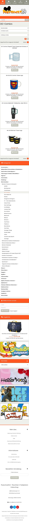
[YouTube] (17, 507)
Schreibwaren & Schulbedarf (9, 259)
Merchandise (4, 182)
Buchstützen (5, 247)
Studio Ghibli (7, 232)
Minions (6, 217)
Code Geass (7, 190)
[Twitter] (14, 507)
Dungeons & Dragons (9, 198)
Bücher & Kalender (6, 245)
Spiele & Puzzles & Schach (8, 280)
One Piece (6, 222)
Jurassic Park (7, 209)
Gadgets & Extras (5, 291)
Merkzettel (20, 2)
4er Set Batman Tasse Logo (14, 130)
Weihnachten (4, 287)
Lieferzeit (14, 459)
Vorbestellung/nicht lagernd (16, 150)
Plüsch (3, 268)
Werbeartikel (4, 289)
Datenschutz (14, 436)
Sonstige (6, 238)
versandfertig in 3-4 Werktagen (16, 67)
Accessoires (4, 167)
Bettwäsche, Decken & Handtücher (10, 240)
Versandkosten (20, 66)
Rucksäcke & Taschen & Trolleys (9, 257)
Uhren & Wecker (6, 266)
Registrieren (9, 3)
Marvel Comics (7, 213)
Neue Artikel (4, 295)
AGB (14, 438)
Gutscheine (4, 177)
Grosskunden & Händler (13, 457)
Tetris (5, 234)
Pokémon (6, 224)
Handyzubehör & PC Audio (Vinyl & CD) (11, 253)
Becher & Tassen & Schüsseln (9, 184)
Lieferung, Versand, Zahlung (14, 433)
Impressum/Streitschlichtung (14, 441)
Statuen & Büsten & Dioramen (9, 285)
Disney (5, 196)
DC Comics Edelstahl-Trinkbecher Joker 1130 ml (14, 103)
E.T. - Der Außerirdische (9, 201)
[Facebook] (11, 507)
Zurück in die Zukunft (9, 236)
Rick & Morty (7, 226)
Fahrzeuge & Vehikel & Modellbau (10, 173)
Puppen (3, 272)
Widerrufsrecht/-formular (14, 443)
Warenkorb (26, 3)
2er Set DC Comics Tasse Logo (14, 75)
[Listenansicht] (28, 39)
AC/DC (5, 186)
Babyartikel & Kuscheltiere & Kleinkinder (11, 169)
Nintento (6, 219)
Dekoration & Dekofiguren (8, 171)
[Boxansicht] (25, 39)
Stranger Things (8, 230)
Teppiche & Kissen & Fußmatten (10, 264)
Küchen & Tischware (7, 255)
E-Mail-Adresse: (14, 472)
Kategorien (3, 3)
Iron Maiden (7, 207)
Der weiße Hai (7, 194)
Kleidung (3, 180)
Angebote (3, 293)
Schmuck (3, 278)
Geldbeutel (5, 249)
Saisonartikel (4, 276)
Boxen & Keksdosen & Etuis (8, 243)
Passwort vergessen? (13, 311)
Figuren (3, 175)
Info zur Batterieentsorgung (14, 462)
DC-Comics (7, 192)
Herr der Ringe (7, 205)
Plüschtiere (4, 270)
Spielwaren (4, 282)
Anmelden (15, 3)
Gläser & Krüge (5, 251)
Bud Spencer (7, 188)
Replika (3, 274)
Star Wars (6, 228)
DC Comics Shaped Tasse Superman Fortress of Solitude (14, 47)
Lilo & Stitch (7, 211)
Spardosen (5, 261)
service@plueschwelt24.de (15, 502)
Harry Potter (7, 203)
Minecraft (6, 215)
